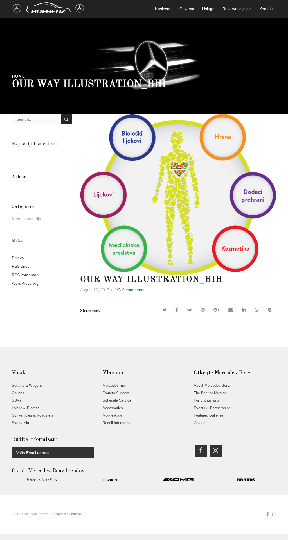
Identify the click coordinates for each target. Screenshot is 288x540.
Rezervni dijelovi (236, 8)
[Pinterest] (202, 310)
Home (18, 76)
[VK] (189, 310)
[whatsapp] (256, 310)
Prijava (18, 258)
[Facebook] (177, 310)
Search (66, 119)
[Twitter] (164, 310)
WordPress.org (25, 283)
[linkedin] (243, 310)
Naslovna (163, 8)
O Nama (186, 8)
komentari (25, 275)
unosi (21, 266)
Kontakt (266, 8)
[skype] (269, 310)
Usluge (208, 8)
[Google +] (216, 310)
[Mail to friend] (230, 310)
